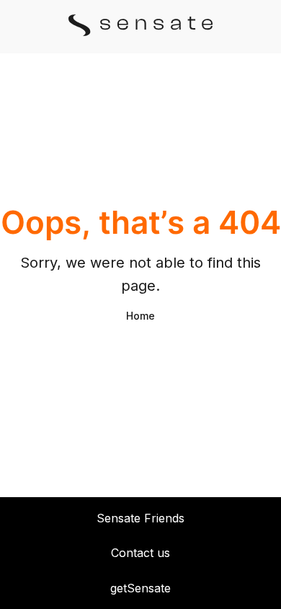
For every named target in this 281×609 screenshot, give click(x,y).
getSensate (140, 588)
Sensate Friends (140, 518)
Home (140, 316)
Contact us (140, 552)
